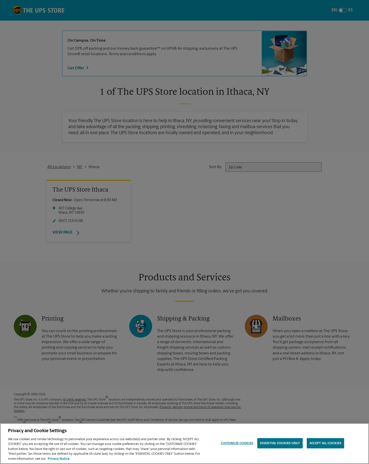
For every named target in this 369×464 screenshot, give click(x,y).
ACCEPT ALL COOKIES (325, 443)
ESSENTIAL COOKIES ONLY (280, 443)
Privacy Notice (59, 458)
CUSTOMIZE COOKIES (237, 443)
